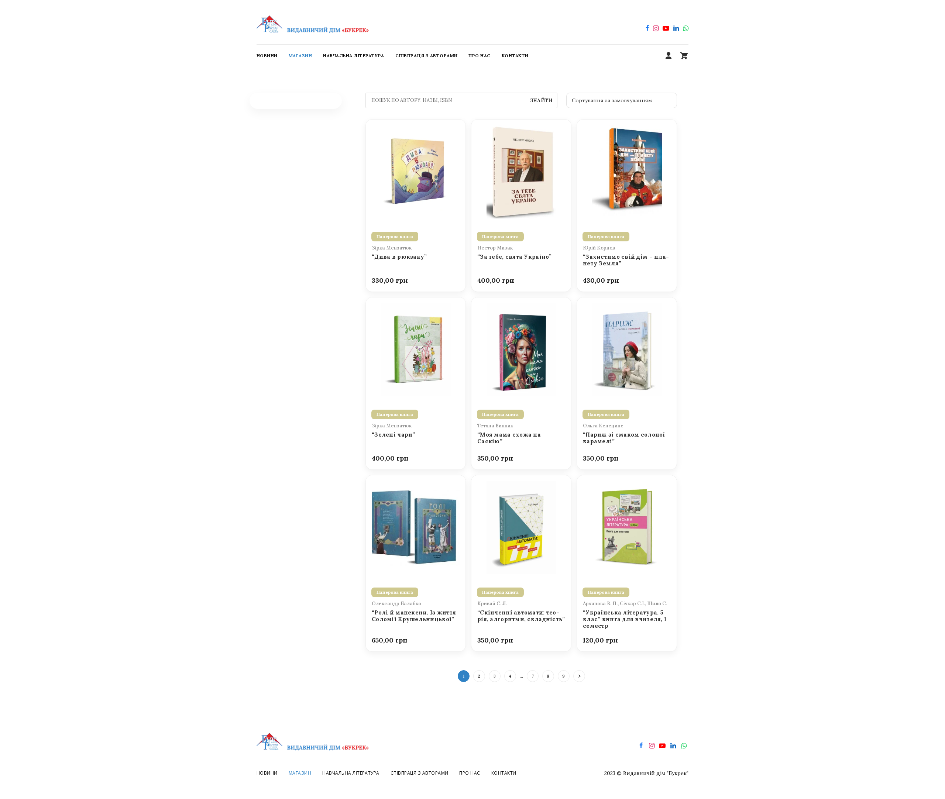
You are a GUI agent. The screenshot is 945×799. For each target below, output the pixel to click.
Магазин (300, 773)
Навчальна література (350, 773)
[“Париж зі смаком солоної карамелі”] (627, 349)
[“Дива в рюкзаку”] (415, 171)
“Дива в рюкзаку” (399, 257)
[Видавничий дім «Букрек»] (313, 22)
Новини (267, 773)
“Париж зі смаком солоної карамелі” (624, 438)
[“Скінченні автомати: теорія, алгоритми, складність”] (521, 527)
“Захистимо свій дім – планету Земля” (626, 260)
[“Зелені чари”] (415, 349)
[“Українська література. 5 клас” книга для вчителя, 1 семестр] (627, 527)
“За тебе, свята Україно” (514, 257)
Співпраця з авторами (420, 773)
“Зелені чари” (393, 434)
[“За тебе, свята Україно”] (521, 171)
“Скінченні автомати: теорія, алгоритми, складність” (521, 616)
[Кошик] (684, 55)
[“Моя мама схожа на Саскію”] (521, 349)
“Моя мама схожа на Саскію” (509, 438)
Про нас (469, 773)
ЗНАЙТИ (541, 100)
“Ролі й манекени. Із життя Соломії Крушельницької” (414, 616)
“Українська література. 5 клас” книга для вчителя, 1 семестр (624, 619)
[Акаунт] (668, 55)
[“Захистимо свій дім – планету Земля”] (627, 171)
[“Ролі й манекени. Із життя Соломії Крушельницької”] (415, 527)
